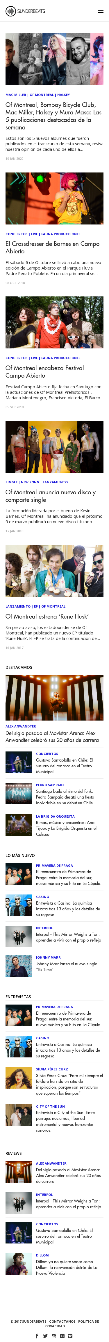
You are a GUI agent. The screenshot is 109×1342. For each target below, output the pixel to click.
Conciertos (17, 234)
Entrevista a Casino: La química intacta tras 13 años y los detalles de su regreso (68, 909)
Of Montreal (42, 94)
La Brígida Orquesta (55, 816)
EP (36, 606)
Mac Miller (16, 94)
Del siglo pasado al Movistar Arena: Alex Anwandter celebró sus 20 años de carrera (52, 737)
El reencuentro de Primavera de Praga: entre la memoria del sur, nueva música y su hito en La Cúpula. (68, 878)
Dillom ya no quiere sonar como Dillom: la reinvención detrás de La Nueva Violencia (66, 1268)
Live (34, 234)
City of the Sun (50, 1106)
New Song (30, 482)
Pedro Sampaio (50, 785)
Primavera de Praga (54, 865)
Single (11, 482)
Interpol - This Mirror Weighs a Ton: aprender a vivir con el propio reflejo (68, 937)
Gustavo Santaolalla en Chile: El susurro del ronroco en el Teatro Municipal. (64, 766)
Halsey (63, 94)
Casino (42, 896)
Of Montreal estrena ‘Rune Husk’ (47, 617)
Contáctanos (62, 1321)
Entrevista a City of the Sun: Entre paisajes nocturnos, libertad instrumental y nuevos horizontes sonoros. (65, 1121)
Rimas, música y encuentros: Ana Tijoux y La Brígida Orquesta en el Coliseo (66, 828)
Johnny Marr (48, 957)
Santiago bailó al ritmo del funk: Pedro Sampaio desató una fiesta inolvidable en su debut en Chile (65, 797)
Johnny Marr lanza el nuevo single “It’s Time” (66, 967)
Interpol (44, 928)
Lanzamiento (55, 482)
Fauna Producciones (61, 234)
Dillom (42, 1255)
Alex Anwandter (21, 726)
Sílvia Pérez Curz (52, 1069)
